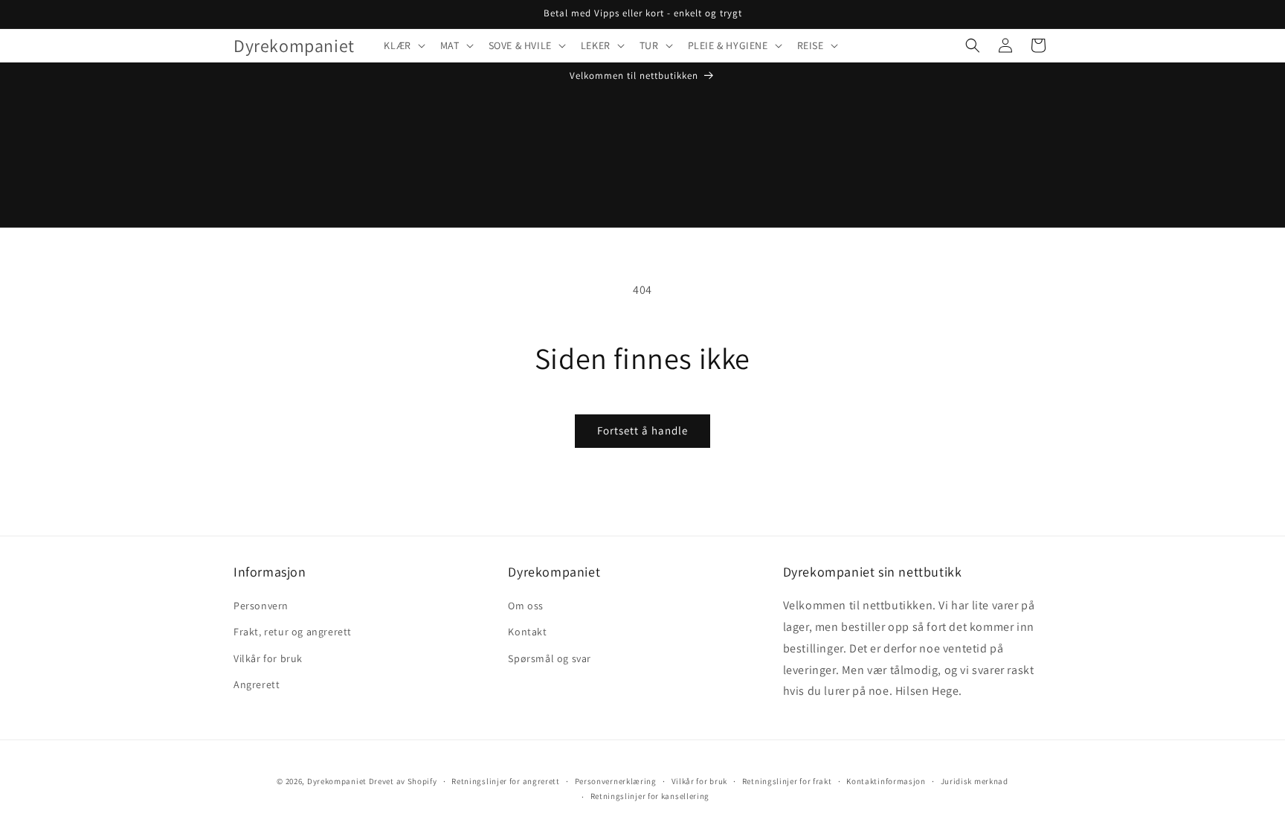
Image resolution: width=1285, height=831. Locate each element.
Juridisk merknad (974, 781)
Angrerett (257, 684)
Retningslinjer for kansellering (650, 796)
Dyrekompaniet (338, 781)
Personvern (261, 605)
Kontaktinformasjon (886, 781)
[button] (403, 45)
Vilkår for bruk (268, 658)
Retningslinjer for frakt (787, 781)
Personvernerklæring (616, 781)
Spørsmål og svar (549, 658)
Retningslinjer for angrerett (505, 781)
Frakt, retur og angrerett (293, 631)
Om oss (526, 605)
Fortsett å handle (642, 430)
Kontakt (527, 631)
